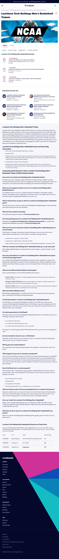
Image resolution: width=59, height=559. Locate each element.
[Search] (55, 5)
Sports (7, 10)
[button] (4, 50)
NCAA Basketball (14, 10)
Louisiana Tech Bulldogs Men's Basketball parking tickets (27, 221)
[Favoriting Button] (56, 13)
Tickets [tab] (5, 45)
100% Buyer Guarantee (35, 1)
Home (2, 10)
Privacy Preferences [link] (7, 547)
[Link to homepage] (29, 5)
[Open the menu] (2, 5)
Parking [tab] (12, 45)
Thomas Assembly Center (31, 214)
